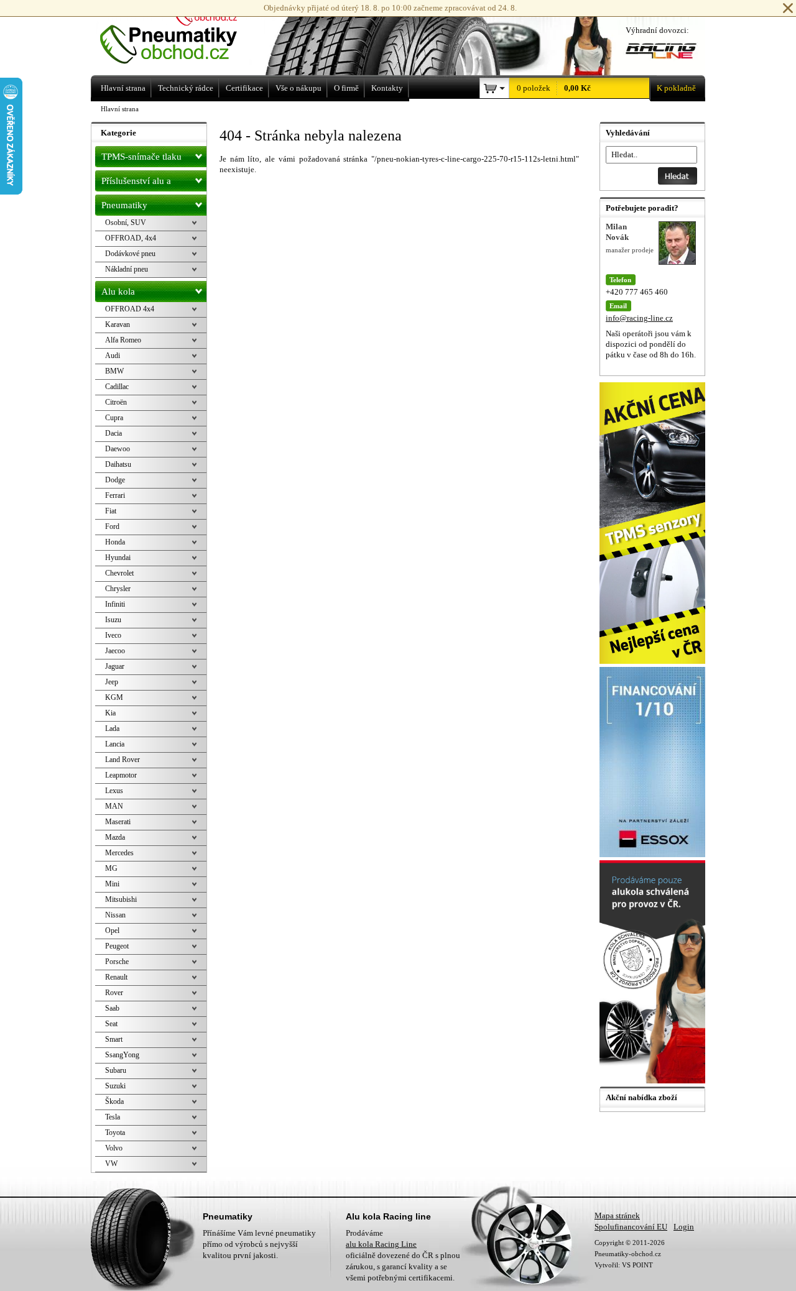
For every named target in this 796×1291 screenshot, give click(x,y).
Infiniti (115, 604)
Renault (116, 977)
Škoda (114, 1101)
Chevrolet (119, 573)
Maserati (118, 821)
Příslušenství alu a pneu (136, 183)
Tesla (112, 1117)
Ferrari (115, 495)
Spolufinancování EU (631, 1226)
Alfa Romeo (123, 340)
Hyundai (118, 557)
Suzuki (115, 1086)
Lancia (114, 744)
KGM (114, 697)
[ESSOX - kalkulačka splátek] (653, 854)
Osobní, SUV (125, 222)
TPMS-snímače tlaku (141, 157)
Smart (114, 1039)
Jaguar (114, 666)
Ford (112, 526)
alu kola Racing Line (381, 1244)
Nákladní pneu (126, 269)
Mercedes (119, 852)
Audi (112, 355)
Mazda (115, 837)
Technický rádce (185, 88)
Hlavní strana (120, 109)
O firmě (346, 88)
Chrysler (118, 588)
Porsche (117, 961)
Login (683, 1226)
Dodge (115, 480)
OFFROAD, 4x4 (130, 238)
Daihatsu (118, 464)
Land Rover (122, 759)
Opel (112, 930)
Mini (112, 884)
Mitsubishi (121, 899)
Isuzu (113, 619)
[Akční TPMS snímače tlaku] (653, 661)
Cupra (114, 417)
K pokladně (676, 88)
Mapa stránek (617, 1215)
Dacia (113, 433)
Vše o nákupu (298, 88)
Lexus (114, 790)
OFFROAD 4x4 (129, 309)
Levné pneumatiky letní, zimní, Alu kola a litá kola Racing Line (185, 35)
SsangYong (122, 1054)
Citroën (116, 402)
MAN (114, 806)
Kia (110, 713)
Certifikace (244, 88)
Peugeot (117, 946)
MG (111, 868)
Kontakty (387, 88)
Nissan (115, 915)
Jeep (111, 682)
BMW (114, 371)
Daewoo (117, 448)
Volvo (114, 1148)
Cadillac (117, 386)
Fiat (110, 511)
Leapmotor (121, 775)
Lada (112, 728)
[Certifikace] (653, 1080)
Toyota (115, 1132)
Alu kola (118, 291)
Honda (115, 542)
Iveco (113, 635)
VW (111, 1163)
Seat (111, 1023)
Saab (112, 1008)
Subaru (115, 1070)
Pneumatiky (124, 205)
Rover (114, 992)
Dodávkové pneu (130, 253)
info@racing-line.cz (639, 318)
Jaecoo (115, 650)
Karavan (117, 324)
